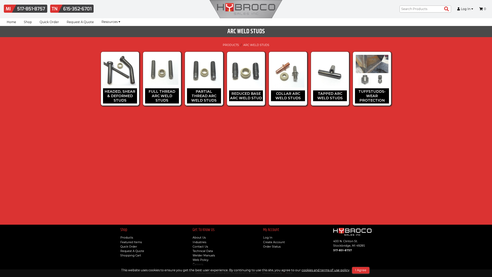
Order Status (272, 246)
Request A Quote (80, 22)
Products (126, 237)
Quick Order (49, 22)
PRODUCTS (231, 45)
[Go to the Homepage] (246, 9)
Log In (466, 9)
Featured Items (131, 242)
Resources (109, 22)
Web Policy (201, 260)
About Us (199, 237)
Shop (28, 22)
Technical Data (203, 251)
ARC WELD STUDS (256, 45)
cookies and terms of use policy (325, 270)
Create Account (274, 242)
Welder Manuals (204, 255)
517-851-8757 (342, 250)
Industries (199, 242)
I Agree (360, 270)
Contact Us (200, 246)
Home (11, 22)
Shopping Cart (130, 255)
